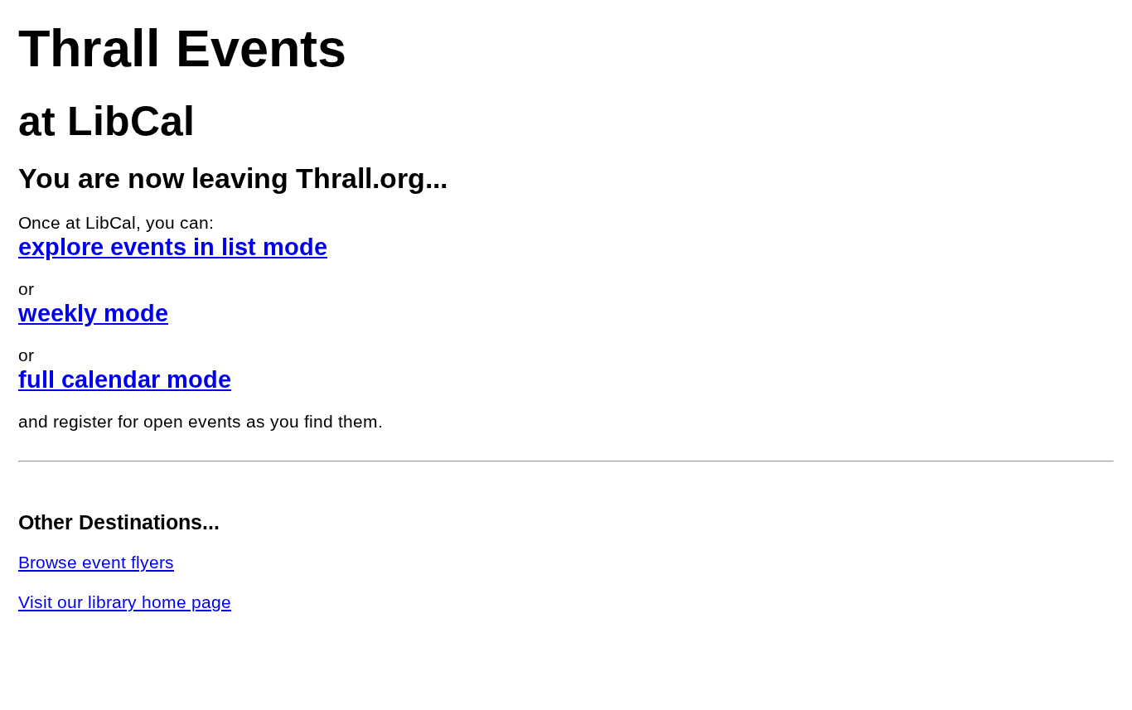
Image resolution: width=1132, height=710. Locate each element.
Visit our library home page (124, 601)
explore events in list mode (172, 246)
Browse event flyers (96, 562)
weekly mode (93, 312)
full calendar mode (124, 379)
